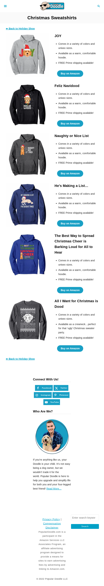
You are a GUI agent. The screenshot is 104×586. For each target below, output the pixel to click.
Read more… (54, 488)
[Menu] (5, 6)
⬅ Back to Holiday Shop (20, 28)
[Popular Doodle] (52, 5)
